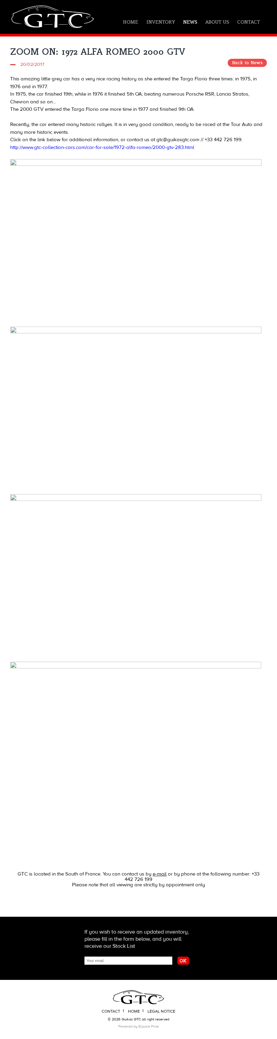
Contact (248, 22)
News (190, 22)
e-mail (160, 874)
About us (217, 22)
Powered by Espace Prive (138, 1026)
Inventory (160, 22)
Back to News (247, 63)
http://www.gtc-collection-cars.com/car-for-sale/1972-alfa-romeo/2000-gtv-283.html (102, 147)
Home (130, 22)
